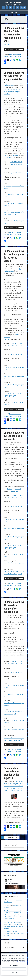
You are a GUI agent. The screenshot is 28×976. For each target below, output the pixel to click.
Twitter (6, 155)
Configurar (14, 972)
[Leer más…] (7, 45)
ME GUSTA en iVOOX (15, 164)
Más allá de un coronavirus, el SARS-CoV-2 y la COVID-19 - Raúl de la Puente (14, 913)
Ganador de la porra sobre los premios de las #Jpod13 (12, 773)
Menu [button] (15, 12)
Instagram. (9, 157)
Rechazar (14, 969)
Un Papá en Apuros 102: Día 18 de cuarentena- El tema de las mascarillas (13, 916)
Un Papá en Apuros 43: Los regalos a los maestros (14, 436)
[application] (14, 49)
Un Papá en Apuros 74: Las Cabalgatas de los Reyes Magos (14, 256)
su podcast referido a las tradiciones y (12, 92)
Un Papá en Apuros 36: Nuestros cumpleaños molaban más (14, 606)
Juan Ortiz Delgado (10, 790)
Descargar (17, 56)
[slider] (21, 49)
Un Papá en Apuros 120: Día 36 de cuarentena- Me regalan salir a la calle (14, 34)
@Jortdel (19, 790)
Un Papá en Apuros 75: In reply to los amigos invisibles (14, 76)
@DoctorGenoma (16, 173)
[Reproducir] (5, 49)
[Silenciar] (18, 49)
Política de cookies (20, 961)
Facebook (15, 155)
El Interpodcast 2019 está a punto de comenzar (13, 926)
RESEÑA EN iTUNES (16, 162)
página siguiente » (13, 837)
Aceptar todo (14, 965)
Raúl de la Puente (14, 2)
